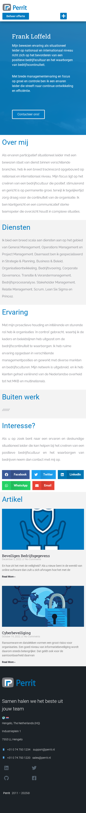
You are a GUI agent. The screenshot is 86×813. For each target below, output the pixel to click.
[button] (63, 16)
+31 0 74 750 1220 (18, 757)
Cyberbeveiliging (16, 632)
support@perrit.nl (43, 749)
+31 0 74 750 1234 (18, 749)
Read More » (8, 576)
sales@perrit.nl (41, 757)
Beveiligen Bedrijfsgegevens (26, 555)
